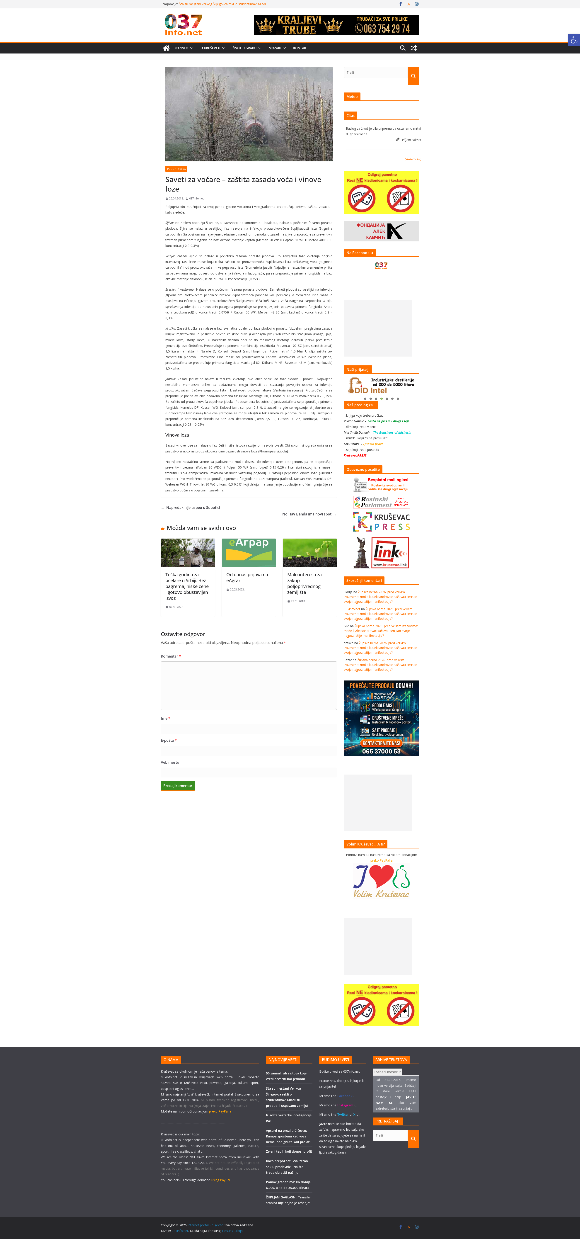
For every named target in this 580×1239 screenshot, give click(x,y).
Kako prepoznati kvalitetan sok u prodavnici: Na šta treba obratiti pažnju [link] (287, 1166)
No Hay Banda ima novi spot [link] (309, 514)
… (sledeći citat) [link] (411, 159)
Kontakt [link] (300, 48)
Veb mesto (170, 762)
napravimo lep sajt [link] (343, 1129)
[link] (574, 40)
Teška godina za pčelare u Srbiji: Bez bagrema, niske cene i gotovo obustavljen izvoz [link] (187, 586)
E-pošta (169, 740)
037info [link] (181, 48)
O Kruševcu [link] (210, 48)
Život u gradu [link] (244, 48)
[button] (190, 48)
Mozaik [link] (275, 48)
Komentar (171, 656)
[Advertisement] (378, 328)
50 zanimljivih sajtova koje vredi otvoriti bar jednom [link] (217, 4)
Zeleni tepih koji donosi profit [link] (289, 1151)
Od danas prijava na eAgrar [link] (247, 577)
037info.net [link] (196, 198)
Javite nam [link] (327, 1124)
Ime (165, 718)
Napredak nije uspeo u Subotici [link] (190, 507)
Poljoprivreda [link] (176, 168)
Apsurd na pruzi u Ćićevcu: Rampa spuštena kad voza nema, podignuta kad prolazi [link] (288, 1136)
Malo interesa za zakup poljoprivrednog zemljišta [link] (304, 583)
